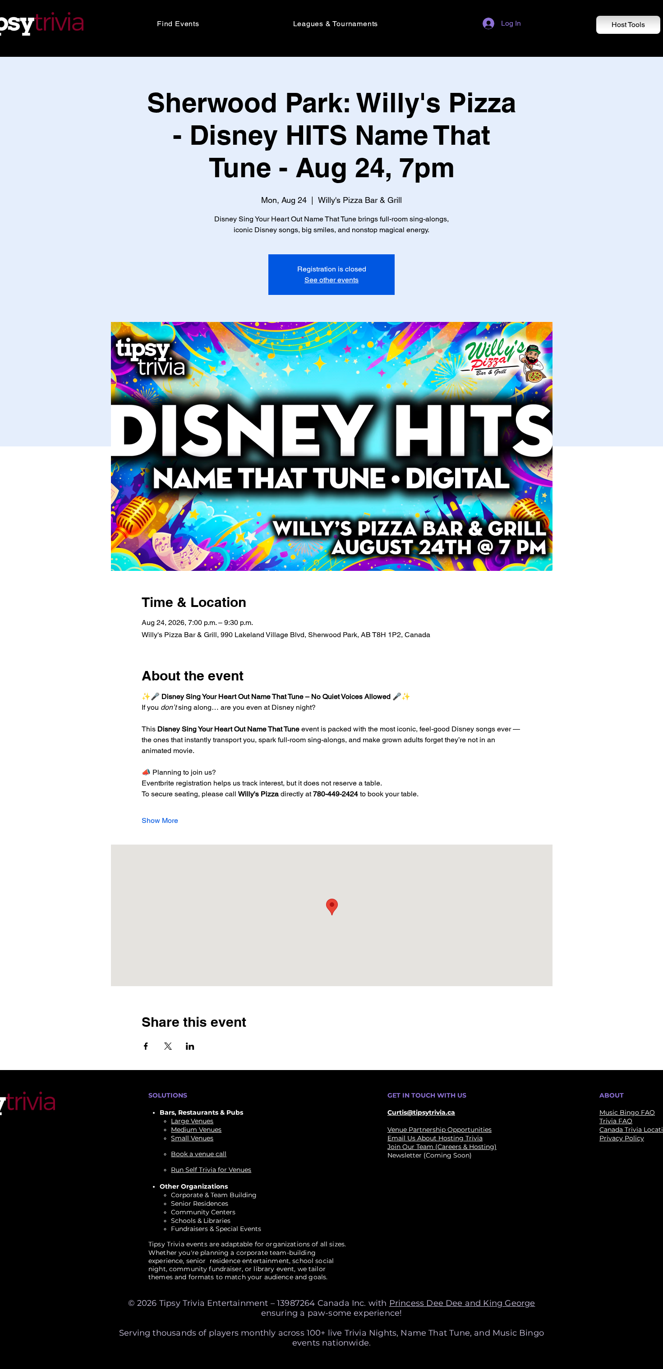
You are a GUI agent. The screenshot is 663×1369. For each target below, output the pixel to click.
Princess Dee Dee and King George (462, 1303)
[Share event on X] (168, 1046)
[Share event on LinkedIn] (190, 1046)
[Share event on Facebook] (146, 1046)
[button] (218, 23)
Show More (160, 820)
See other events (331, 280)
